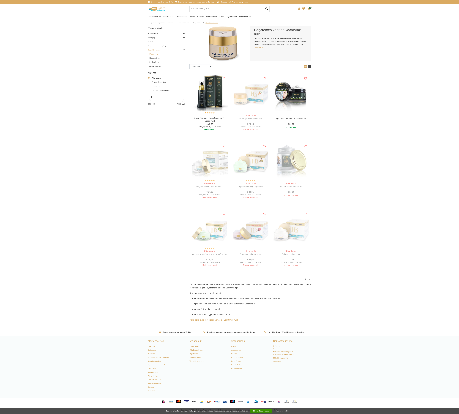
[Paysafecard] (218, 403)
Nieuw (233, 346)
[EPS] (280, 403)
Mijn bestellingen (196, 350)
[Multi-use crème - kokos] (291, 160)
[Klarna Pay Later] (295, 403)
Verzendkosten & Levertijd (158, 357)
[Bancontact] (203, 403)
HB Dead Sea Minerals (161, 90)
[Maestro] (233, 403)
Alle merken (157, 78)
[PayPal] (172, 403)
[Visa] (187, 403)
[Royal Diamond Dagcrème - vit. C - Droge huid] (209, 93)
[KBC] (257, 403)
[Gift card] (272, 403)
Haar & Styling (237, 357)
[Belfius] (241, 403)
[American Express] (249, 403)
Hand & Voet (236, 361)
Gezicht (170, 23)
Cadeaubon (152, 350)
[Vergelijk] (309, 2)
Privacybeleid (153, 376)
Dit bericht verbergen (261, 411)
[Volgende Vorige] (309, 280)
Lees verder (259, 47)
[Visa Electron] (226, 403)
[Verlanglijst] (303, 9)
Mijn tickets (194, 354)
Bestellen (151, 354)
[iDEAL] (164, 403)
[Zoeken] (267, 9)
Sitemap (151, 387)
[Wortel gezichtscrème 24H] (250, 93)
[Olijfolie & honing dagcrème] (250, 160)
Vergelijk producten (197, 361)
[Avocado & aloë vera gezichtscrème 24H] (209, 228)
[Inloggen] (299, 9)
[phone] (273, 348)
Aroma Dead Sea (159, 82)
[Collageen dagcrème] (291, 228)
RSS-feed (151, 391)
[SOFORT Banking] (210, 403)
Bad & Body (236, 365)
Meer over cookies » (283, 411)
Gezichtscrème (183, 23)
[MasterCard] (179, 403)
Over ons (151, 346)
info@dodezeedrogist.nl (284, 352)
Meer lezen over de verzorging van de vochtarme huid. (213, 320)
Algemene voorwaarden (157, 365)
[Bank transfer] (195, 403)
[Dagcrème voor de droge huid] (209, 160)
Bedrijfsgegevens (155, 383)
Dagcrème (197, 23)
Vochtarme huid (211, 23)
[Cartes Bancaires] (287, 403)
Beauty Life (156, 86)
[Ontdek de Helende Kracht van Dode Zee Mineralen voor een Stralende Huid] (157, 8)
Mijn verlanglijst (195, 357)
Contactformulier (154, 380)
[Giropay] (264, 403)
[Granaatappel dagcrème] (250, 228)
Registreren (194, 346)
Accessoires (236, 350)
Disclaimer (152, 368)
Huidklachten (236, 368)
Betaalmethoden (154, 361)
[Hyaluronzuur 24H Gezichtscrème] (291, 93)
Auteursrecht (153, 372)
